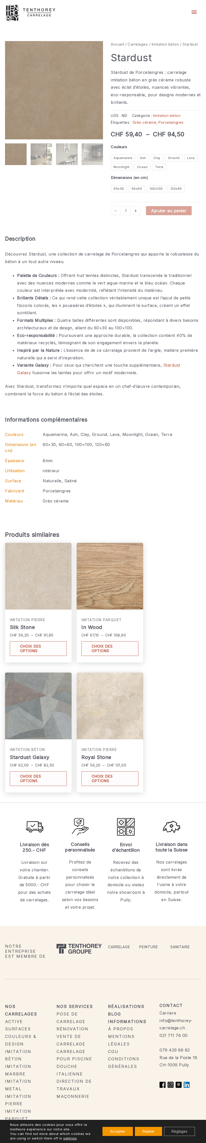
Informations (127, 1021)
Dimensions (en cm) (129, 177)
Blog (114, 1014)
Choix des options (30, 648)
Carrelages (138, 44)
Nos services (75, 1006)
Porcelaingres (171, 122)
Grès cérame (145, 122)
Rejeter (148, 1131)
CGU (113, 1051)
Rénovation (72, 1028)
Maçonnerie (73, 1096)
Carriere (168, 1012)
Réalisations (126, 1006)
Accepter (117, 1131)
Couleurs (119, 146)
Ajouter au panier (169, 210)
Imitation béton (165, 44)
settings (70, 1138)
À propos (120, 1028)
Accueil (117, 44)
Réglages (179, 1131)
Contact (171, 1005)
